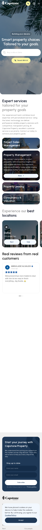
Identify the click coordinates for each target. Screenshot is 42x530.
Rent (4, 529)
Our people (28, 529)
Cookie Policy (10, 515)
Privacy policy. (32, 487)
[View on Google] (7, 267)
